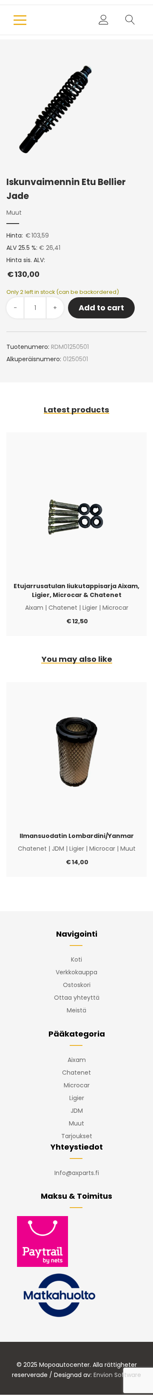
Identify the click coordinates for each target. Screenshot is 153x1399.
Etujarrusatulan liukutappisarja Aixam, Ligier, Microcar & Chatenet (76, 590)
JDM (58, 848)
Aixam (34, 607)
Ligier (89, 607)
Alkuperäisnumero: (33, 359)
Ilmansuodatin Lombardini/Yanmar (77, 836)
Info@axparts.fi (76, 1173)
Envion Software (117, 1375)
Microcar (115, 607)
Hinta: (14, 235)
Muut (14, 212)
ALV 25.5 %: (21, 247)
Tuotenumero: (27, 347)
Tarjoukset (76, 1136)
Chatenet (62, 607)
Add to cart (101, 307)
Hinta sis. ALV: (25, 267)
